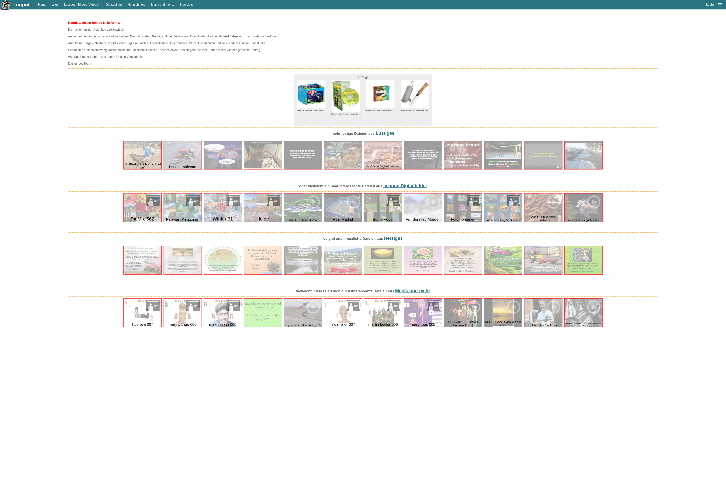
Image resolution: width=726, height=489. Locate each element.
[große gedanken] (543, 274)
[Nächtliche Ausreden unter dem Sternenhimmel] (223, 169)
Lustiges (69, 4)
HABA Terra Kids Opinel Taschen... (415, 110)
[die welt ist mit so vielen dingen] (303, 274)
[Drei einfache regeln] (142, 274)
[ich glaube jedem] (583, 274)
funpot (22, 4)
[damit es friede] (183, 274)
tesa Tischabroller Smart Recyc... (311, 110)
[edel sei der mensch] (503, 274)
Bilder (82, 4)
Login (710, 4)
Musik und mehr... (163, 4)
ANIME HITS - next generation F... (380, 110)
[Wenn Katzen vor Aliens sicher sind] (343, 169)
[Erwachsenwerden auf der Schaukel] (503, 169)
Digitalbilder (114, 4)
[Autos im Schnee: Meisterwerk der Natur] (583, 169)
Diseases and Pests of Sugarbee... (345, 114)
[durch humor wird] (423, 274)
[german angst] (263, 326)
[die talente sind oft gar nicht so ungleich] (263, 274)
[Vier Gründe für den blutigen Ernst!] (463, 169)
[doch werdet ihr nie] (343, 274)
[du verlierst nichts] (383, 274)
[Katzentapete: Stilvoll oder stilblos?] (263, 169)
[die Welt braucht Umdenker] (223, 274)
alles (55, 4)
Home (42, 4)
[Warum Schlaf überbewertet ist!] (303, 169)
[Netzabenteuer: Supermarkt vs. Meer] (423, 169)
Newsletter (187, 4)
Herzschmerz (136, 4)
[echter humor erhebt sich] (463, 274)
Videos (93, 4)
